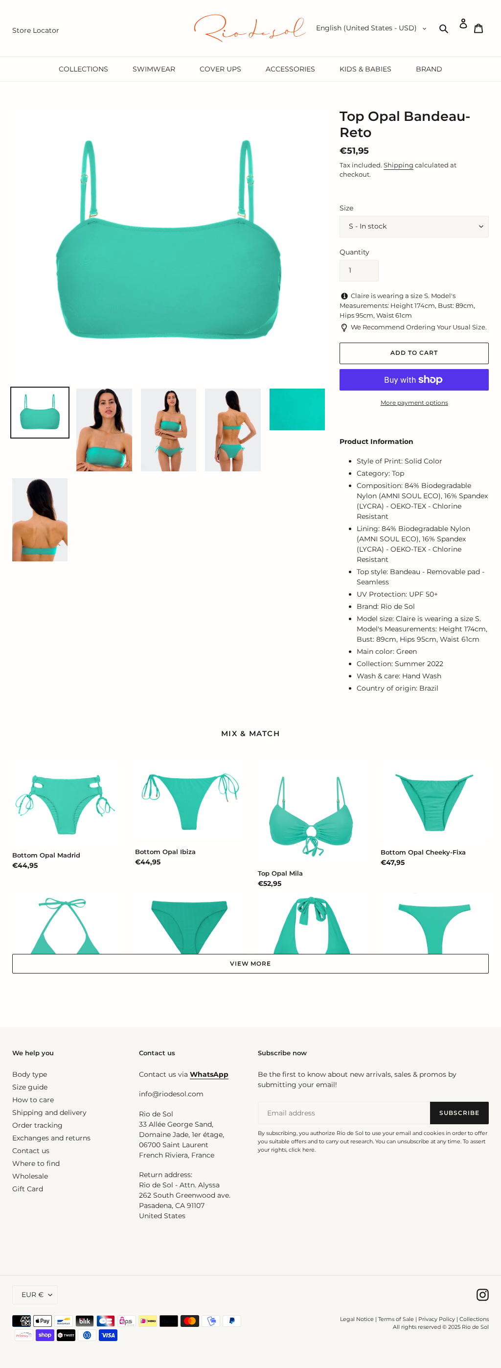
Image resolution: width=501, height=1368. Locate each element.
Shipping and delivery (49, 1112)
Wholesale (30, 1176)
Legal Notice (357, 1319)
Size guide (29, 1087)
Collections (474, 1319)
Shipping (398, 165)
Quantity (354, 252)
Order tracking (37, 1125)
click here (302, 1149)
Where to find (36, 1163)
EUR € (33, 1294)
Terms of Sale (396, 1319)
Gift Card (27, 1188)
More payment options (414, 402)
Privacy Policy (437, 1319)
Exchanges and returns (51, 1138)
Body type (29, 1074)
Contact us (30, 1150)
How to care (33, 1099)
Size (346, 208)
